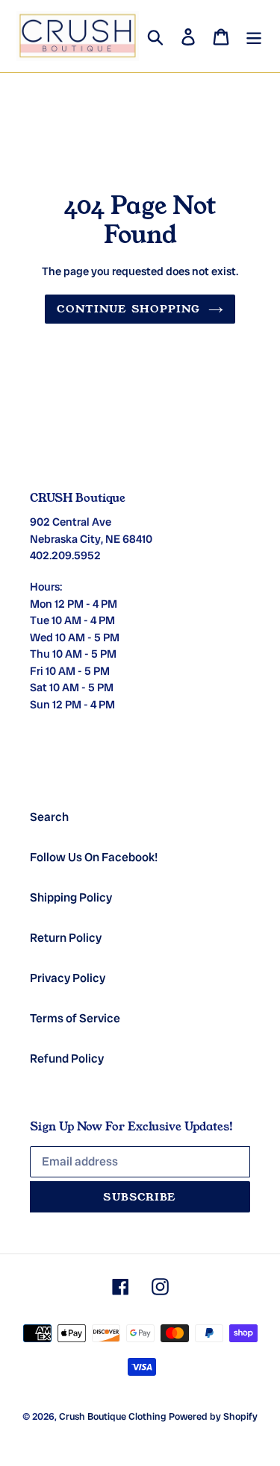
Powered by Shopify (213, 1416)
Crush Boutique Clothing (113, 1416)
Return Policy (66, 938)
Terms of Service (75, 1018)
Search (49, 817)
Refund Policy (67, 1058)
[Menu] (253, 36)
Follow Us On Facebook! (94, 857)
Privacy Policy (67, 978)
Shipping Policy (71, 897)
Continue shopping (128, 308)
